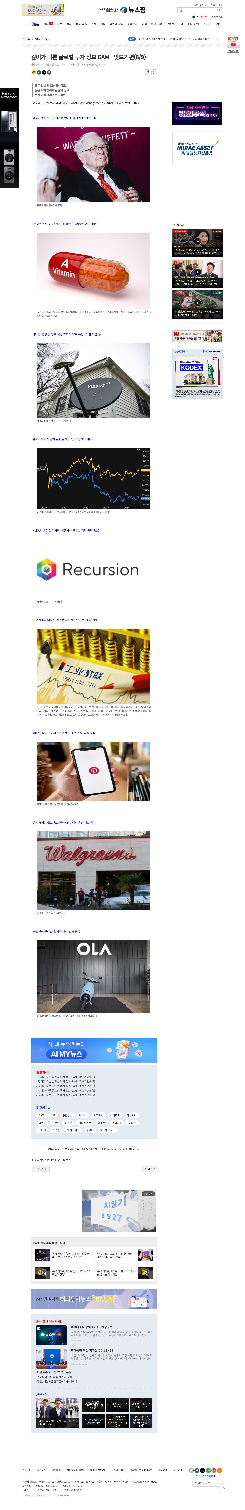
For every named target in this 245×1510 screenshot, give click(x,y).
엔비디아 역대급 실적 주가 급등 (54, 1377)
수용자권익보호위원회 (141, 1470)
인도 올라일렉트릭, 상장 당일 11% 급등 (56, 931)
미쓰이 (83, 1115)
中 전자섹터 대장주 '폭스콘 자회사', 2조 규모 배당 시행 (65, 620)
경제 (93, 24)
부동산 (170, 24)
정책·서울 (81, 24)
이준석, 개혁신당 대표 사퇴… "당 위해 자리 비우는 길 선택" (141, 1421)
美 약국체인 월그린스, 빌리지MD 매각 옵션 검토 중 (62, 822)
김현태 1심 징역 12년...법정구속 (91, 1327)
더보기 (218, 39)
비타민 (132, 1123)
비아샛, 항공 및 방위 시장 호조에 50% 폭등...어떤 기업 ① (66, 334)
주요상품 (41, 1470)
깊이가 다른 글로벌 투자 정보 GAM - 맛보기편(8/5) (66, 1090)
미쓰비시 (98, 1115)
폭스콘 (68, 1123)
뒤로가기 (41, 1169)
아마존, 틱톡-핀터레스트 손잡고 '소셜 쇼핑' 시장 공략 (64, 733)
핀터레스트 (85, 1123)
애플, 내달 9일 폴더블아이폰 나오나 (57, 1381)
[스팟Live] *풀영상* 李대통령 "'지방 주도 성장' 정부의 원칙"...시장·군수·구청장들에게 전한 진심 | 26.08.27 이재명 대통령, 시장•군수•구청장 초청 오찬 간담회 (197, 282)
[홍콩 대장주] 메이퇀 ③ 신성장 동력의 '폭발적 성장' (71, 1273)
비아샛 (42, 1130)
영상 (46, 24)
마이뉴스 (217, 16)
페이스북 (39, 72)
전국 (180, 24)
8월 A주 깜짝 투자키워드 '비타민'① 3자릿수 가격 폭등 (64, 224)
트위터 (44, 72)
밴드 (49, 72)
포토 (60, 24)
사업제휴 (56, 1470)
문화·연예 (193, 24)
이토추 (42, 1123)
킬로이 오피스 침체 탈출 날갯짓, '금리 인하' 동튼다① (64, 439)
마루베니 (132, 1115)
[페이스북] (197, 1470)
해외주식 (200, 16)
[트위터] (202, 1470)
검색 (219, 10)
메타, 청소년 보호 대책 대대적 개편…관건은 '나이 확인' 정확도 (116, 1255)
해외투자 (133, 24)
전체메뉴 (25, 24)
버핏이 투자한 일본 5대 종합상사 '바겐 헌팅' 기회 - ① (64, 118)
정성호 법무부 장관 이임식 (117, 1405)
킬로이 (90, 1130)
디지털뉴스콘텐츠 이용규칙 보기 (52, 1160)
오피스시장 (73, 1130)
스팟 (178, 225)
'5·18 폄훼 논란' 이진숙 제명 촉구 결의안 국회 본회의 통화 (117, 1421)
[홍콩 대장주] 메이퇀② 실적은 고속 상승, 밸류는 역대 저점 (116, 1273)
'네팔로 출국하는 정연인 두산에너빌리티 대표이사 (57, 1422)
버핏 (53, 1115)
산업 (144, 24)
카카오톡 (34, 72)
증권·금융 (156, 24)
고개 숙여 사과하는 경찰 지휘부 (141, 1405)
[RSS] (219, 1470)
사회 (103, 24)
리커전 (56, 1130)
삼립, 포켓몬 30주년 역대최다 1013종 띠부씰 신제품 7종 (167, 39)
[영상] (197, 242)
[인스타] (214, 1470)
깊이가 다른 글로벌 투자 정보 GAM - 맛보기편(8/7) (66, 1081)
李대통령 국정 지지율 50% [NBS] (92, 1350)
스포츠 (206, 24)
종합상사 (67, 1115)
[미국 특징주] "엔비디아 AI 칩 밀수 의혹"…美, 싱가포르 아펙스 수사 (71, 1255)
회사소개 (26, 1470)
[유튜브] (191, 1470)
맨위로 (148, 1169)
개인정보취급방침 (75, 1470)
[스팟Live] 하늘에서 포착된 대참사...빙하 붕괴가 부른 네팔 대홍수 (197, 313)
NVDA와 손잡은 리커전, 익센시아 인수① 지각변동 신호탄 (66, 530)
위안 (55, 1123)
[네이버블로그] (208, 1470)
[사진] (51, 1335)
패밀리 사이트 (202, 1483)
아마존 (101, 1123)
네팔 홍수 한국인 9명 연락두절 (54, 1372)
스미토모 (115, 1115)
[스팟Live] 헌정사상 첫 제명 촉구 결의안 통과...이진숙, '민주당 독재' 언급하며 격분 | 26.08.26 (197, 251)
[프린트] (155, 72)
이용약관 (162, 1470)
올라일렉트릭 (107, 1130)
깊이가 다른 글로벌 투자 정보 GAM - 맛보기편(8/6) (66, 1086)
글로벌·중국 (117, 24)
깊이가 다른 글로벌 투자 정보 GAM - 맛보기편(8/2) (66, 1095)
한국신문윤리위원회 (205, 1476)
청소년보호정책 (98, 1470)
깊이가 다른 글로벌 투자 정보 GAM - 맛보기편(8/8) (66, 1077)
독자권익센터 (118, 1470)
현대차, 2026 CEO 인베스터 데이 (93, 1421)
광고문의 (177, 1470)
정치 (69, 24)
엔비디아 (117, 1123)
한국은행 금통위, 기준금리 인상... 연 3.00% (93, 1405)
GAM (217, 24)
